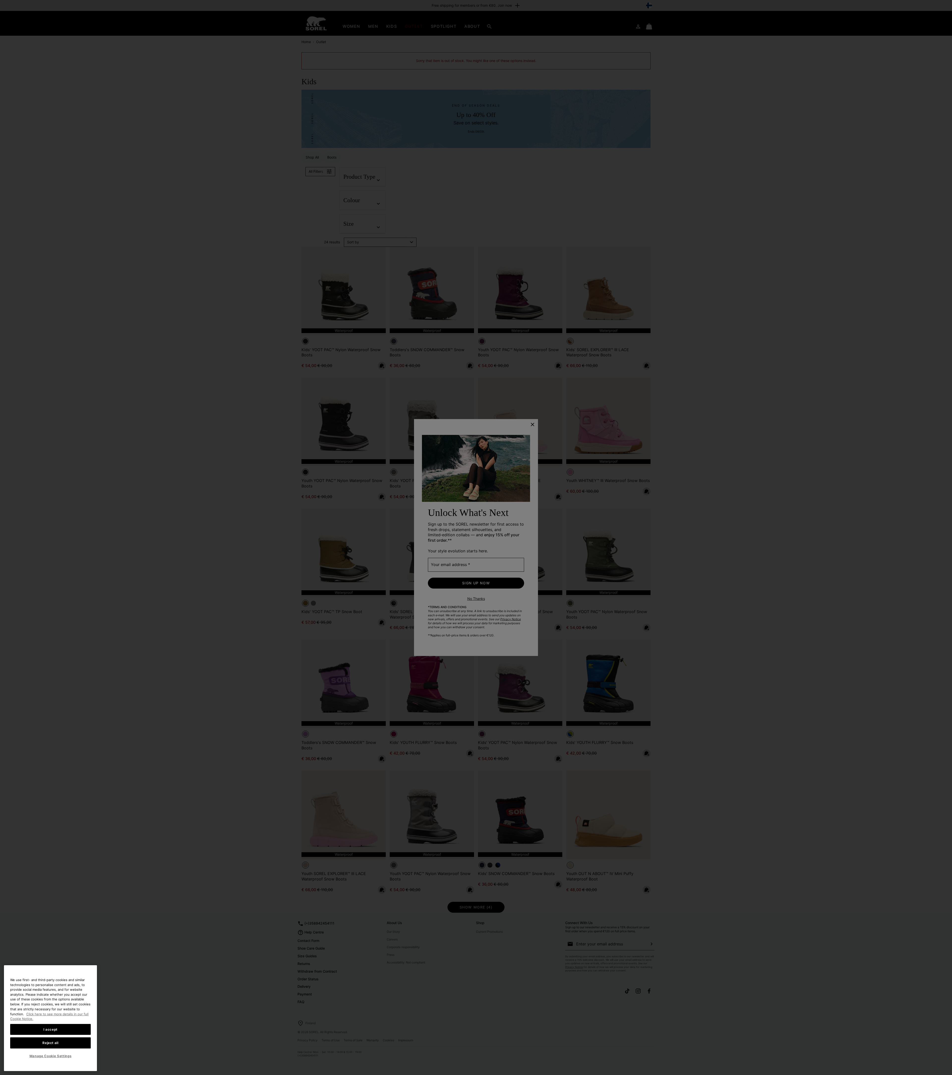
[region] (50, 1018)
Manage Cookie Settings (50, 1056)
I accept (50, 1029)
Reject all (50, 1043)
